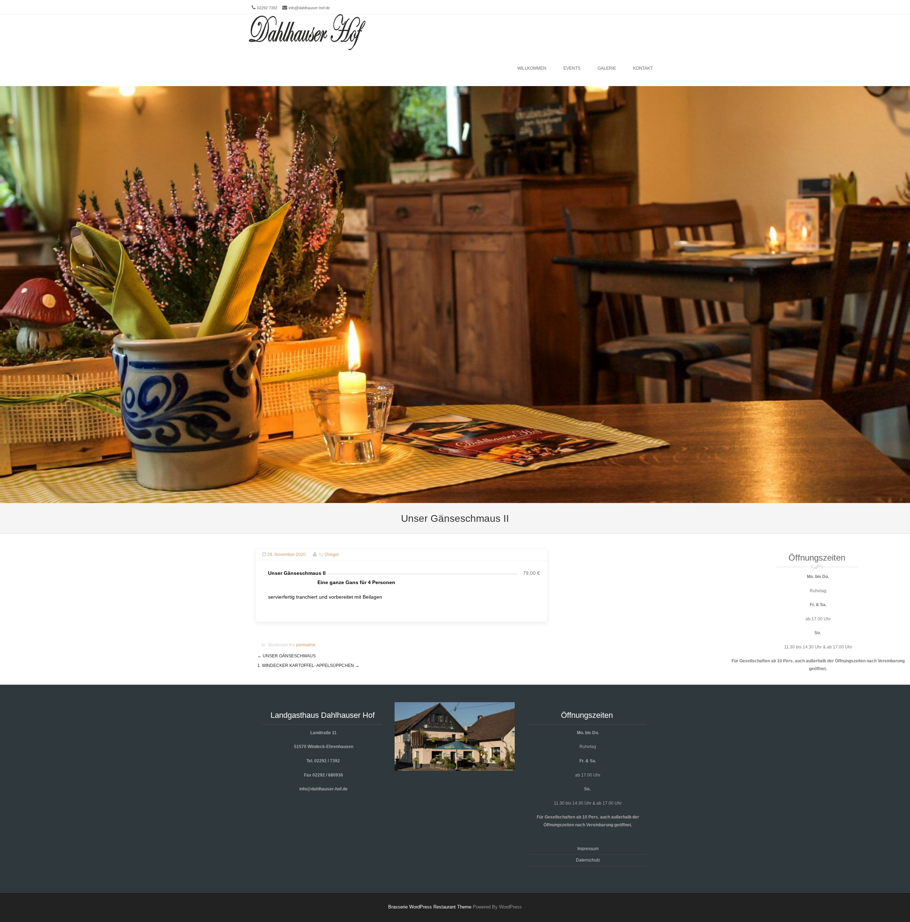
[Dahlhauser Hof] (307, 32)
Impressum (588, 848)
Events (571, 68)
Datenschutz (588, 860)
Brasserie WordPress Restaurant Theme (429, 907)
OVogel (332, 554)
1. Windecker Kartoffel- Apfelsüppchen (308, 665)
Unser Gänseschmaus (286, 655)
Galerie (607, 68)
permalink (305, 644)
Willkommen (531, 68)
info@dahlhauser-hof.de (309, 8)
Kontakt (643, 68)
